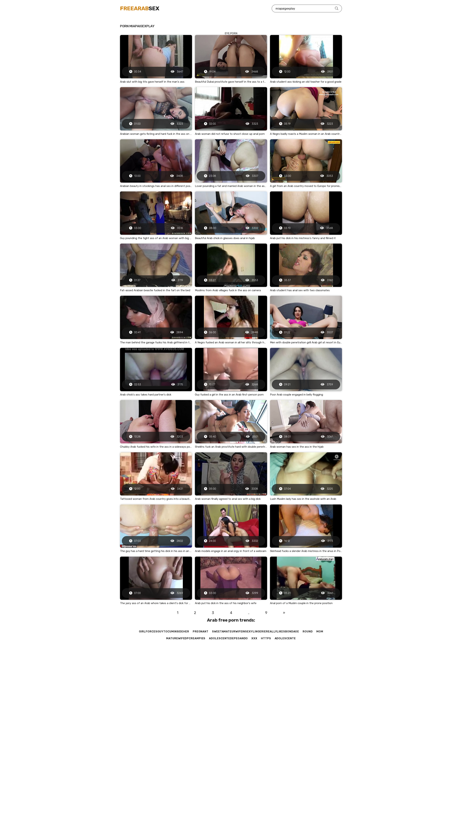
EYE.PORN (231, 33)
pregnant (200, 631)
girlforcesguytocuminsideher (164, 631)
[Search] (336, 8)
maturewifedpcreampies (185, 638)
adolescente (285, 638)
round (308, 631)
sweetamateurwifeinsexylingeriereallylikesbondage (255, 631)
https (266, 638)
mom (319, 631)
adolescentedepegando (228, 638)
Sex (139, 8)
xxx (254, 638)
